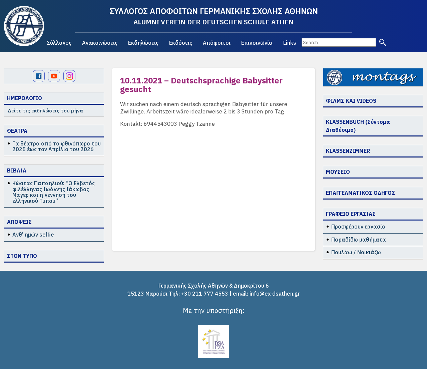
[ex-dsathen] (24, 26)
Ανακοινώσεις (99, 42)
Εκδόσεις (180, 42)
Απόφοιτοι (217, 42)
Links (289, 42)
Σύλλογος (59, 42)
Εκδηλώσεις (143, 42)
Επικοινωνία (257, 42)
